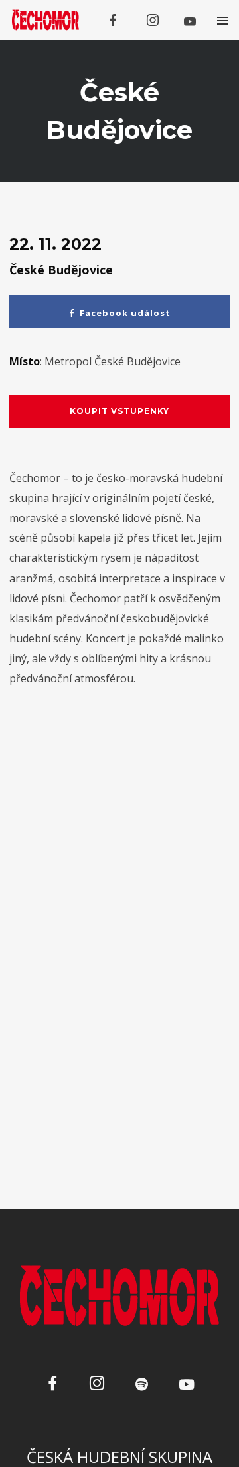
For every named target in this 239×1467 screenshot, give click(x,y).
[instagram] (152, 20)
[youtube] (190, 21)
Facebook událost (125, 313)
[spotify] (142, 1385)
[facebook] (112, 20)
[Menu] (222, 20)
